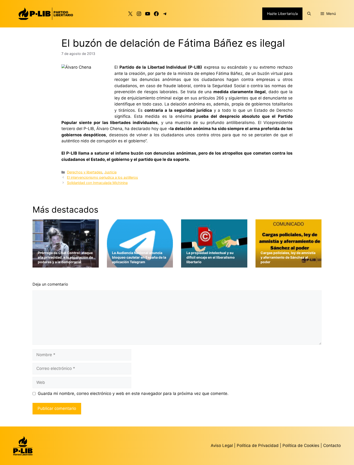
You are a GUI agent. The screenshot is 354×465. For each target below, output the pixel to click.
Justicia (110, 172)
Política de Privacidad (258, 445)
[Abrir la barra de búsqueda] (309, 14)
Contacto (332, 445)
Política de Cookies (300, 445)
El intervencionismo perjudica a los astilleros (102, 177)
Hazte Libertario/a (282, 13)
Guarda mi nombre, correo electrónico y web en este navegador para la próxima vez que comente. (133, 393)
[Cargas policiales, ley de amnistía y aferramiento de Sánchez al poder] (289, 264)
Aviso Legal (222, 445)
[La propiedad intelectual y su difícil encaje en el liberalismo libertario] (214, 264)
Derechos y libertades (84, 172)
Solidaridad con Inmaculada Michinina (97, 183)
